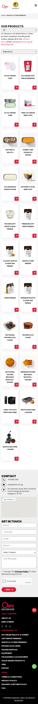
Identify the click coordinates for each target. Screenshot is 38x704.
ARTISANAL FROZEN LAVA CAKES (10, 337)
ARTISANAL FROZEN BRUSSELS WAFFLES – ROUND (10, 377)
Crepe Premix (10, 298)
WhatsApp (6, 44)
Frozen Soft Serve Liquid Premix (10, 226)
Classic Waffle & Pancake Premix (10, 263)
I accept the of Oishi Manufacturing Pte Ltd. (19, 572)
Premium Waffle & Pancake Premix (28, 300)
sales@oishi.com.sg (21, 42)
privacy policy (21, 571)
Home (3, 15)
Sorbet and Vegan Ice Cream (28, 152)
